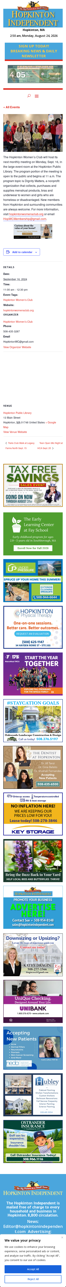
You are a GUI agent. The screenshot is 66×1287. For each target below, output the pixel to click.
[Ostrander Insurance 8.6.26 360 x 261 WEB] (33, 1143)
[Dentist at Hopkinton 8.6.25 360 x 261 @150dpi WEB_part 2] (33, 769)
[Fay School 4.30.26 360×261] (33, 535)
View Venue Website (15, 432)
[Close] (62, 1237)
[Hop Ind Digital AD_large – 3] (33, 1096)
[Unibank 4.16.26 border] (33, 1003)
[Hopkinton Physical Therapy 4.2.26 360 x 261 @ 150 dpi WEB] (33, 629)
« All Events (11, 107)
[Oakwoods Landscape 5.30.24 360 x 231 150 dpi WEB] (33, 722)
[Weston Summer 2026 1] (33, 862)
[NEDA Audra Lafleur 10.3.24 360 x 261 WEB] (33, 1050)
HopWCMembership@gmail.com (24, 219)
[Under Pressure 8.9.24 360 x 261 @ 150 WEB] (33, 582)
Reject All (33, 1279)
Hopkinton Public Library (17, 413)
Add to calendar (22, 252)
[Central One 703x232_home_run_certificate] (35, 76)
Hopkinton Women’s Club (18, 321)
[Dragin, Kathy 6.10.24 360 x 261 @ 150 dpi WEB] (33, 956)
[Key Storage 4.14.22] (33, 816)
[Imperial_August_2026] (33, 487)
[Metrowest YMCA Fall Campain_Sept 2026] (33, 675)
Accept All (33, 1269)
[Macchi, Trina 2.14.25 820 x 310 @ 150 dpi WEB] (33, 233)
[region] (33, 1260)
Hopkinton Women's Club (18, 300)
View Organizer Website (17, 347)
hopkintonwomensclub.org (26, 214)
